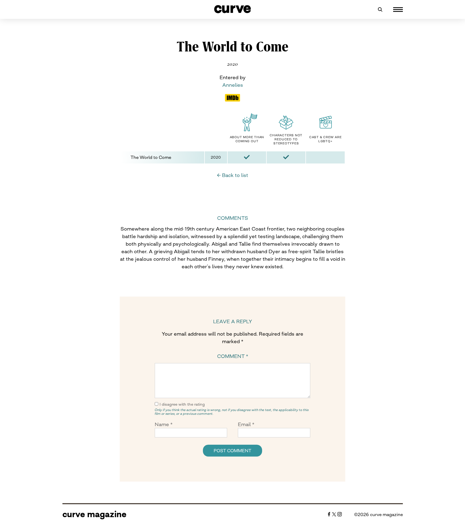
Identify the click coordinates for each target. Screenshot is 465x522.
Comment (232, 356)
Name (163, 424)
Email (246, 424)
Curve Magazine (94, 514)
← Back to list (232, 175)
